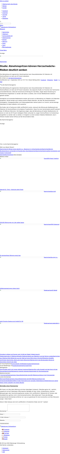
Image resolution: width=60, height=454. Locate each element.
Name (2, 414)
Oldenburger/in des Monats (9, 4)
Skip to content (4, 1)
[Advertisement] (30, 133)
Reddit (56, 80)
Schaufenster (7, 47)
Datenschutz (5, 450)
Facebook (5, 11)
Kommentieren (9, 154)
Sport (3, 45)
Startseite (2, 154)
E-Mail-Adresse (4, 417)
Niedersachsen (6, 37)
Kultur (4, 43)
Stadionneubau (27, 363)
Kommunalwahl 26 (7, 36)
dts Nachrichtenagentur (14, 78)
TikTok (4, 16)
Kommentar (3, 411)
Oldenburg (5, 34)
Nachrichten (5, 32)
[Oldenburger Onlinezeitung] (8, 426)
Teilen (15, 154)
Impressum (5, 448)
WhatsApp (5, 18)
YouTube (4, 14)
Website (2, 420)
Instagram (5, 12)
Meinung (4, 41)
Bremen (4, 39)
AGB (3, 452)
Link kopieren (19, 154)
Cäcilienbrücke (35, 363)
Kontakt (4, 7)
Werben (4, 6)
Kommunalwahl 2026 (17, 363)
